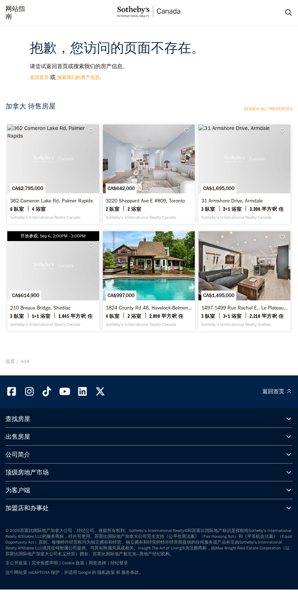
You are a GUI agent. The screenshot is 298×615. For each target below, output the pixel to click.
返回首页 (39, 77)
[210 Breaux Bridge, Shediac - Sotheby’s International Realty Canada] (53, 281)
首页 (10, 361)
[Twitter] (100, 392)
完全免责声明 (45, 562)
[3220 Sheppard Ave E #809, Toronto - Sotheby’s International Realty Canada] (148, 174)
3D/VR (177, 238)
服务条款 (130, 572)
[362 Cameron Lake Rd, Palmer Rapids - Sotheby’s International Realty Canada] (53, 174)
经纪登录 (119, 562)
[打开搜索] (282, 12)
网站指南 (15, 12)
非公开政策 (16, 562)
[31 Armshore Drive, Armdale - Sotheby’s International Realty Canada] (244, 174)
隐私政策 (106, 572)
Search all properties (268, 108)
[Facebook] (11, 392)
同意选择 (97, 562)
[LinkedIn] (82, 392)
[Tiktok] (47, 392)
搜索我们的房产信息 (78, 77)
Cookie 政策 (73, 562)
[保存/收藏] (93, 130)
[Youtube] (65, 392)
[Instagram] (29, 392)
